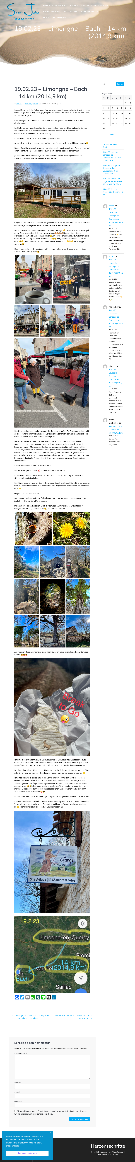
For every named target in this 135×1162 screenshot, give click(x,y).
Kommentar (20, 1053)
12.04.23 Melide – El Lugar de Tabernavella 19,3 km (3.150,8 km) (112, 181)
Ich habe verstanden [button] (27, 1153)
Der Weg (73, 5)
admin (18, 103)
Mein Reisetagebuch (54, 5)
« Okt (112, 134)
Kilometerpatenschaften (84, 11)
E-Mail (17, 1092)
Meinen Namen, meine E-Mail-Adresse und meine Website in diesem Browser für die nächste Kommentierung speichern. (50, 1112)
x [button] (50, 1132)
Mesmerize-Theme (110, 1154)
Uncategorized (31, 103)
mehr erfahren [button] (12, 1146)
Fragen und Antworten (56, 17)
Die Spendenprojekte (55, 11)
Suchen (120, 84)
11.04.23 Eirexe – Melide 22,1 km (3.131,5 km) (113, 192)
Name (17, 1082)
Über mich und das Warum (95, 5)
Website (18, 1101)
